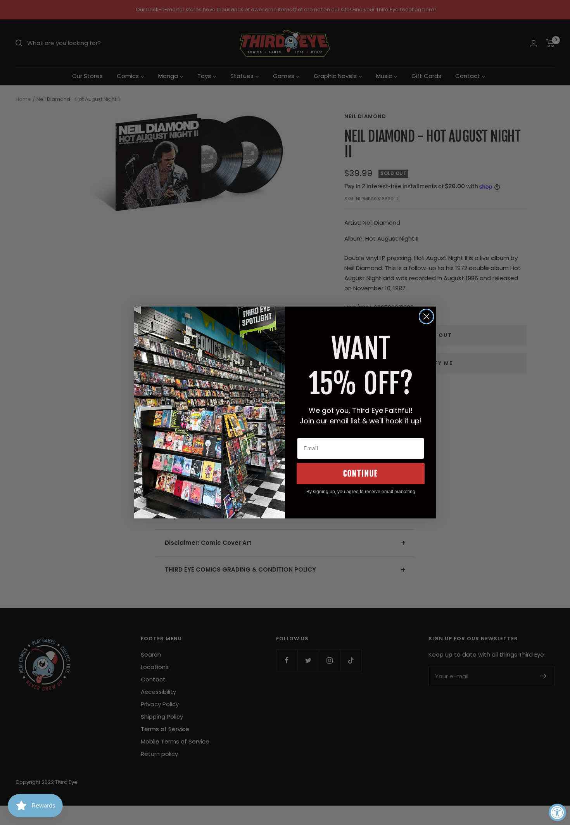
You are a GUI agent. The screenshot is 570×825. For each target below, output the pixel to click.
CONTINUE (360, 473)
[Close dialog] (426, 316)
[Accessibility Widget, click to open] (557, 812)
